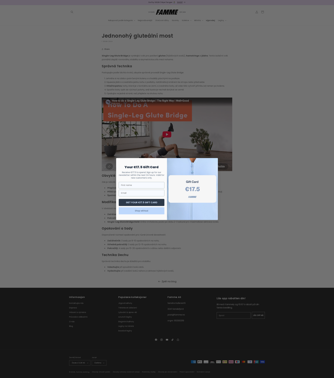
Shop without (141, 210)
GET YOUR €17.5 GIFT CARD (141, 202)
